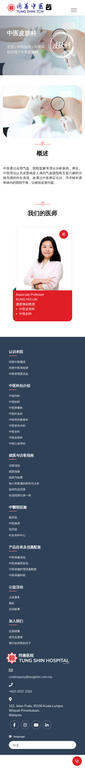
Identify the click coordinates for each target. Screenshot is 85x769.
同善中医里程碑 (18, 367)
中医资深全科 (17, 425)
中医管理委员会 (18, 373)
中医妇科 (14, 401)
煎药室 (13, 529)
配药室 (13, 517)
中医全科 (14, 431)
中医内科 (14, 395)
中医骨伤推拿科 (18, 419)
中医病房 (14, 523)
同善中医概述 (17, 361)
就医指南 (14, 471)
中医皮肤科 (16, 437)
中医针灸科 (16, 413)
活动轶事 (14, 609)
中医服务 (24, 47)
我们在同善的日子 (20, 643)
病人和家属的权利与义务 (24, 483)
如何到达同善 (17, 489)
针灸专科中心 (17, 535)
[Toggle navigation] (74, 10)
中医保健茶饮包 (18, 563)
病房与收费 (16, 477)
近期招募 (14, 631)
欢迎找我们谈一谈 (20, 495)
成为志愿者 (16, 637)
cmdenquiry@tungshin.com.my (30, 677)
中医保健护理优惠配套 (23, 569)
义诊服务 (14, 597)
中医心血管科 (17, 443)
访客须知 (14, 465)
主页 (11, 47)
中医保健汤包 (17, 557)
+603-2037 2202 (20, 691)
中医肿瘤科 (16, 407)
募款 (11, 603)
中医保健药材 (17, 575)
